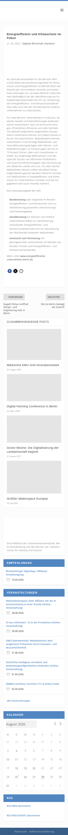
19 (25, 768)
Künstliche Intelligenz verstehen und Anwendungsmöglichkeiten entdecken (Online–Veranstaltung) (32, 666)
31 (42, 742)
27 (7, 742)
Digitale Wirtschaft (33, 43)
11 (16, 759)
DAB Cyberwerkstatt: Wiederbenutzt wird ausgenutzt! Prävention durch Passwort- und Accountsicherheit (31, 644)
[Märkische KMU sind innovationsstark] (34, 344)
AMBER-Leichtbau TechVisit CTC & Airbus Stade (32, 683)
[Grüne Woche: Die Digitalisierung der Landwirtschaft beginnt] (34, 429)
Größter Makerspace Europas (27, 498)
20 (34, 768)
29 (25, 742)
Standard (49, 43)
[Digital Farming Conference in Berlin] (34, 387)
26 (25, 777)
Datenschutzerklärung (41, 831)
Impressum (20, 831)
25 (16, 777)
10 (7, 759)
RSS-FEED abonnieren (19, 805)
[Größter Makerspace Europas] (34, 477)
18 (16, 768)
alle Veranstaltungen (18, 700)
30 (34, 742)
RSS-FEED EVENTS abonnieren (23, 815)
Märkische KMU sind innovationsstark (33, 365)
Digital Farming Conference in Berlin (32, 406)
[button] (10, 271)
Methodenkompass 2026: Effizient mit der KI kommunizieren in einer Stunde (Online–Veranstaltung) (31, 604)
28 (42, 777)
